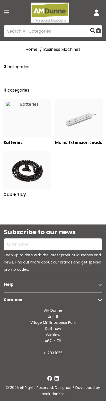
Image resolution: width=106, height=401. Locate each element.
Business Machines (62, 49)
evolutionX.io (53, 393)
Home (31, 49)
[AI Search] (98, 31)
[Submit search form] (92, 31)
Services (13, 300)
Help (9, 284)
